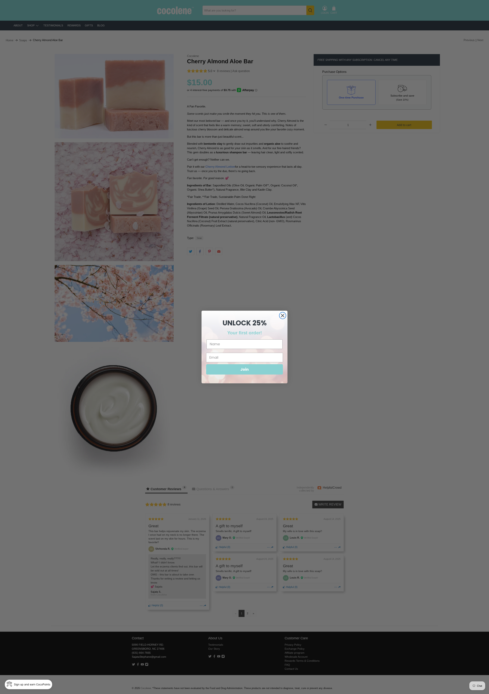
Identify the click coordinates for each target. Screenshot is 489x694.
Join (244, 369)
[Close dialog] (282, 315)
